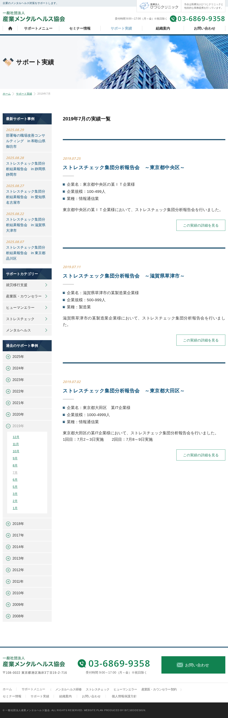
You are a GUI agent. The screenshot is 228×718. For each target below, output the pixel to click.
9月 (15, 458)
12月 (16, 437)
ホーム (10, 28)
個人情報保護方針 (124, 696)
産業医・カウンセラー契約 (159, 689)
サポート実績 (121, 28)
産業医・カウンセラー (24, 296)
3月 (15, 494)
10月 (16, 451)
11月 (16, 444)
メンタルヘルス (18, 330)
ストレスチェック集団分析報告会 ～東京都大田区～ (124, 390)
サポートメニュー (38, 28)
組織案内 (163, 28)
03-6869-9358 (201, 18)
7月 (15, 472)
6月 (15, 479)
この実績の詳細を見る (201, 225)
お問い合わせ (204, 28)
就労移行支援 (16, 285)
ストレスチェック (20, 319)
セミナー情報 (80, 28)
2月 (15, 501)
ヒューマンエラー (20, 307)
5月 (15, 487)
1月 (15, 508)
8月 (15, 465)
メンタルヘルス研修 (68, 689)
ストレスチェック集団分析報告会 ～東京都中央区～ (124, 167)
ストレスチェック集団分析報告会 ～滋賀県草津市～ (124, 276)
